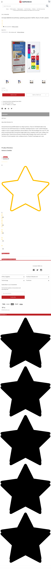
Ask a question (8, 26)
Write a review (15, 26)
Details (4, 118)
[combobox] (25, 6)
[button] (2, 26)
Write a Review (20, 32)
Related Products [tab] (7, 122)
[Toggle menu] (2, 2)
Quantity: (4, 88)
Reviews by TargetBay (7, 150)
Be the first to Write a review (9, 259)
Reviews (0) (5, 157)
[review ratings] (2, 23)
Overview (5, 114)
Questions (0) (6, 158)
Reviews (3, 314)
